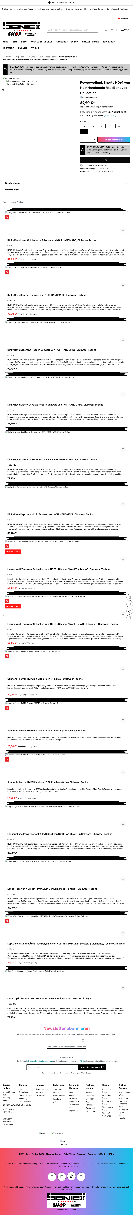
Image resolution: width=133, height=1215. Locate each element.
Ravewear (90, 1092)
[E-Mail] (130, 618)
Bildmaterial (74, 1111)
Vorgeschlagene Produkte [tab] (14, 202)
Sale (27, 1154)
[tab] (66, 183)
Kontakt (40, 1085)
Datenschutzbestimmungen (40, 1061)
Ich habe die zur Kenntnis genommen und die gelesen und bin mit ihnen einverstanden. (68, 1061)
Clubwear (90, 1099)
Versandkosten (25, 1095)
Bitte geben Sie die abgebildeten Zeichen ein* (66, 1047)
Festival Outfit (38, 1154)
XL (110, 126)
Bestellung (56, 1099)
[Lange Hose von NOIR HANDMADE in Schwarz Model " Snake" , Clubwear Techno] (66, 871)
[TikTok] (130, 611)
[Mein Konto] (112, 29)
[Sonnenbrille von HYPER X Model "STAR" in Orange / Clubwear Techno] (66, 713)
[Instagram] (130, 597)
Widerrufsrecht (58, 1096)
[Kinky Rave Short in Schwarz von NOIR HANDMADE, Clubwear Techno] (66, 278)
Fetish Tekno (69, 1154)
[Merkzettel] (106, 29)
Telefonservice (42, 1089)
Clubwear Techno (54, 1154)
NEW (21, 1154)
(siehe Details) (110, 115)
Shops (105, 1085)
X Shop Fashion (123, 1086)
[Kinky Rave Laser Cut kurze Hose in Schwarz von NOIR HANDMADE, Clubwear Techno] (66, 387)
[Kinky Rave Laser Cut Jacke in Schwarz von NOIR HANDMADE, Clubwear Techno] (66, 223)
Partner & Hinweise (74, 1086)
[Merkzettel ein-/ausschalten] (123, 230)
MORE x (110, 1154)
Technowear (91, 1095)
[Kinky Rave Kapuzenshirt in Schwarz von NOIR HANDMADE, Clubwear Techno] (66, 497)
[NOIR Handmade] (88, 97)
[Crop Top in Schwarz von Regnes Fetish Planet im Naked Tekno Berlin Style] (66, 981)
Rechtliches (58, 1085)
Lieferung (23, 1098)
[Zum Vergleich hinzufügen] (105, 160)
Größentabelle (25, 1105)
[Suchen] (95, 29)
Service (23, 1085)
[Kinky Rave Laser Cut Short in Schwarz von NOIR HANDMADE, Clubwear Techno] (66, 442)
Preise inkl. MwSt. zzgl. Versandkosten (96, 107)
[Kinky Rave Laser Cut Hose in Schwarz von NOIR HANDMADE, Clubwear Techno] (66, 332)
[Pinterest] (130, 604)
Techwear (92, 1154)
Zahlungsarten (25, 1102)
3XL (84, 131)
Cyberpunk (90, 1108)
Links (71, 1107)
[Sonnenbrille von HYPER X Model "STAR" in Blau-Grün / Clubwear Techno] (66, 765)
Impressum (57, 1089)
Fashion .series (90, 1086)
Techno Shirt (91, 1111)
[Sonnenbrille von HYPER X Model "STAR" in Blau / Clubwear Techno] (66, 661)
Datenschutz (57, 1092)
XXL (119, 126)
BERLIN (101, 1154)
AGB (82, 1061)
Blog (71, 1092)
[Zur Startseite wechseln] (22, 29)
